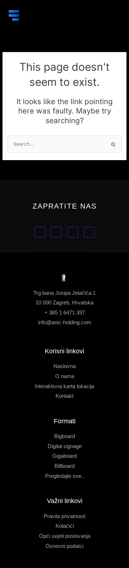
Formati (65, 421)
